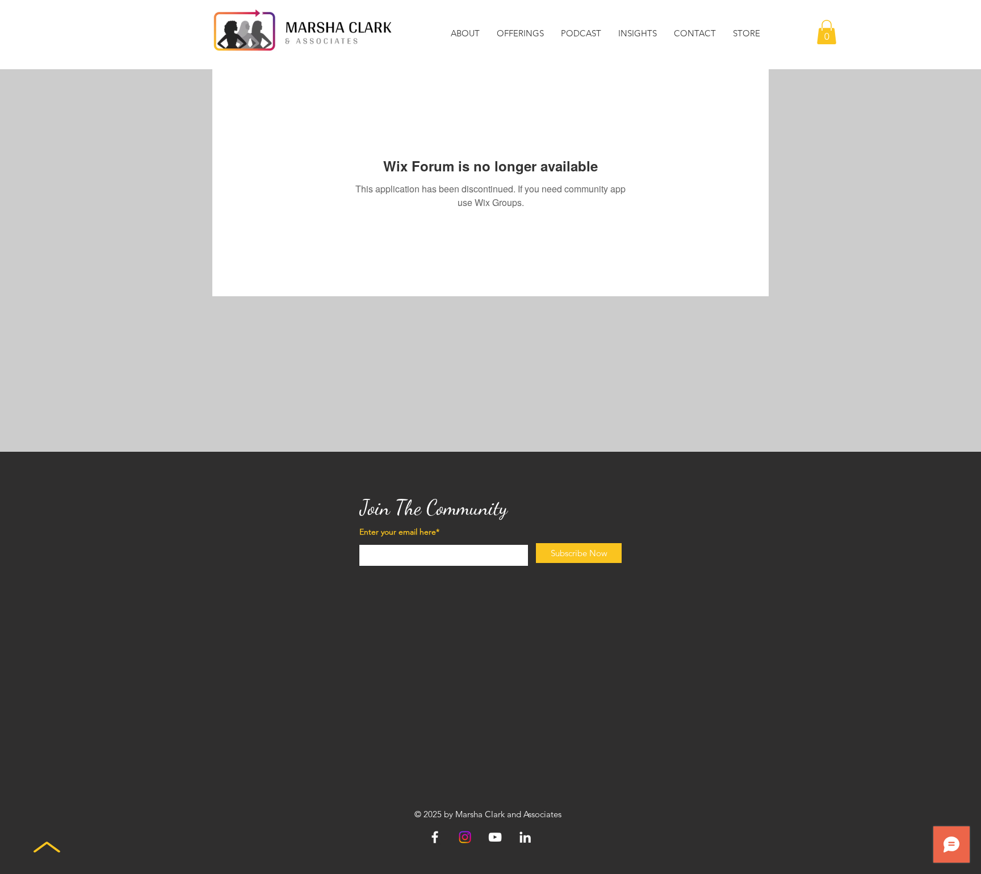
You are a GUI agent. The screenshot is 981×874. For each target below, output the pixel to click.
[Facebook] (435, 837)
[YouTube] (495, 837)
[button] (465, 33)
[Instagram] (465, 837)
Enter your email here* (399, 532)
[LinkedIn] (525, 837)
